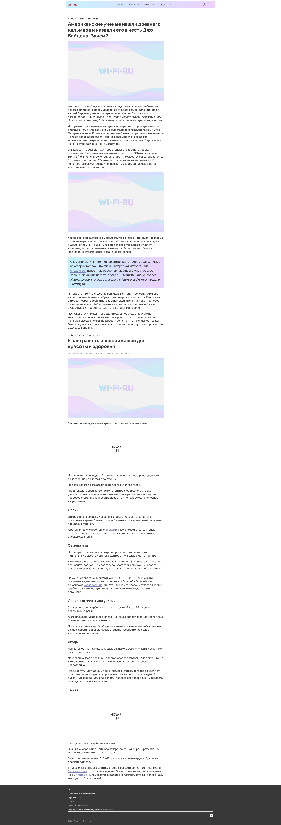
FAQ (69, 789)
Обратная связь (75, 797)
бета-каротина (77, 771)
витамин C (84, 774)
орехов (110, 529)
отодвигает (78, 270)
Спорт (180, 4)
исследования (93, 585)
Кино (120, 4)
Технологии (133, 4)
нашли (102, 149)
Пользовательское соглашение (81, 793)
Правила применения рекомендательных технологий (90, 810)
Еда (171, 4)
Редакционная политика (78, 806)
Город (161, 4)
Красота (149, 4)
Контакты (72, 801)
